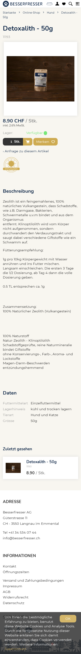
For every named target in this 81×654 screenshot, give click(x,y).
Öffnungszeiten (16, 572)
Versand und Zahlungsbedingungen (33, 580)
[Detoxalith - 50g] (13, 467)
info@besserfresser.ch (21, 538)
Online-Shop (31, 12)
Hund (50, 12)
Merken (43, 142)
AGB (6, 592)
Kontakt (9, 566)
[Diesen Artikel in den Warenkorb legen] (27, 142)
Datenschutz (13, 603)
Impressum (12, 586)
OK (68, 619)
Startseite (9, 12)
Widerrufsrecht (15, 597)
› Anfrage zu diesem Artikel (26, 151)
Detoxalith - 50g (41, 461)
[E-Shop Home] (22, 4)
